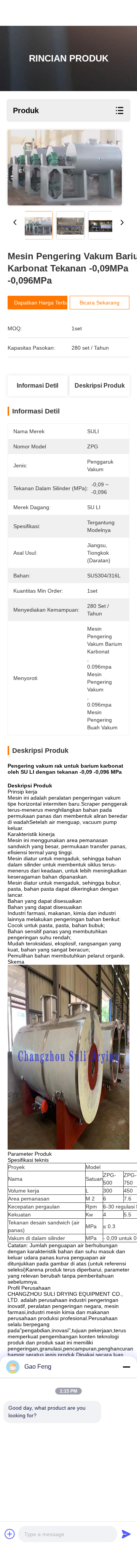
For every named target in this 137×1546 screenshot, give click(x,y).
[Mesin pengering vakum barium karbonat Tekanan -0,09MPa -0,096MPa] (65, 167)
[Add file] (10, 1533)
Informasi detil (37, 385)
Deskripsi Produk (100, 385)
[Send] (126, 1533)
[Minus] (126, 1366)
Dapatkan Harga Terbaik (43, 303)
